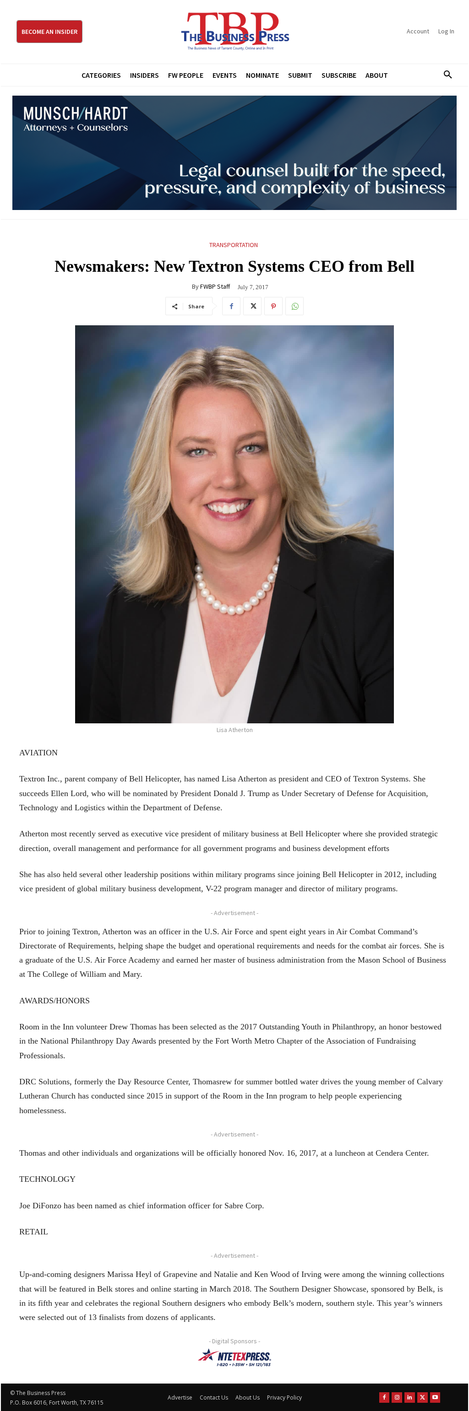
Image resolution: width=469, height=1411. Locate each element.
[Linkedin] (409, 1397)
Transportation (233, 245)
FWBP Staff (215, 286)
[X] (252, 306)
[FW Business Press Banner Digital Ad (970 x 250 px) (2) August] (234, 153)
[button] (445, 75)
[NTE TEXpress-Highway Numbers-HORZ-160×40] (234, 1357)
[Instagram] (397, 1397)
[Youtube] (435, 1397)
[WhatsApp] (294, 306)
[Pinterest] (273, 306)
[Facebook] (231, 306)
